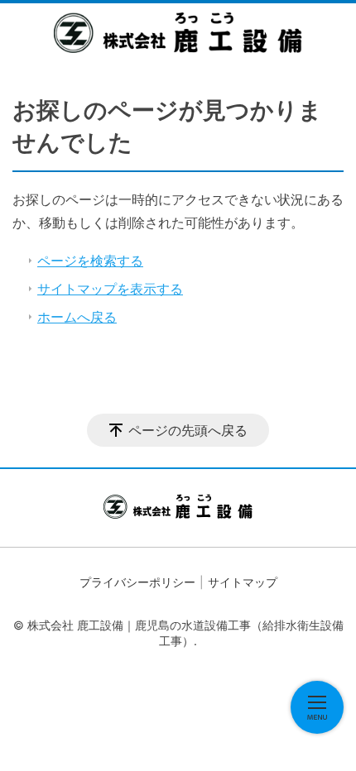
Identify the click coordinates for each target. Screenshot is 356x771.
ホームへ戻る (77, 317)
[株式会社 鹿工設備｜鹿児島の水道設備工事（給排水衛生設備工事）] (178, 32)
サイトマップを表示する (110, 288)
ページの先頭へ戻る (188, 430)
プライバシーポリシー (137, 582)
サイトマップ (242, 582)
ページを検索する (90, 260)
